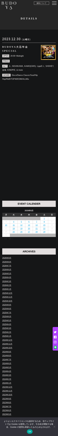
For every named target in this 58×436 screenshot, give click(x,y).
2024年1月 (6, 383)
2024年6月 (6, 363)
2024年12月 (7, 340)
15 (44, 225)
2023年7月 (6, 406)
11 (14, 225)
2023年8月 (6, 402)
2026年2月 (6, 285)
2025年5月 (6, 320)
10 (6, 225)
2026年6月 (6, 270)
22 (44, 228)
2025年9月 (6, 305)
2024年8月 (6, 356)
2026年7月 (6, 266)
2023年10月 (7, 395)
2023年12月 (7, 387)
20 (29, 228)
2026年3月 (6, 281)
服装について (41, 3)
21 (37, 228)
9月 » (11, 239)
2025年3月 (6, 328)
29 (44, 232)
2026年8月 (6, 262)
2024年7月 (6, 360)
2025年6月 (6, 316)
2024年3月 (6, 375)
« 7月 (4, 239)
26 (21, 232)
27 (29, 232)
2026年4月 (6, 277)
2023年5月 (6, 414)
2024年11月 (7, 344)
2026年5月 (6, 273)
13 (29, 225)
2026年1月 (6, 289)
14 (37, 225)
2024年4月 (6, 371)
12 (21, 225)
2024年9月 (6, 352)
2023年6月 (6, 410)
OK (29, 431)
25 (14, 232)
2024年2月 (6, 379)
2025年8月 (6, 309)
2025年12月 (7, 293)
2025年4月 (6, 324)
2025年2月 (6, 332)
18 (14, 228)
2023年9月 (6, 399)
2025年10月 (7, 301)
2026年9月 (6, 258)
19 (21, 228)
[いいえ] (54, 426)
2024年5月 (6, 367)
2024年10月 (7, 348)
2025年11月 (7, 297)
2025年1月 (6, 336)
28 (37, 232)
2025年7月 (6, 313)
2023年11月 (7, 391)
